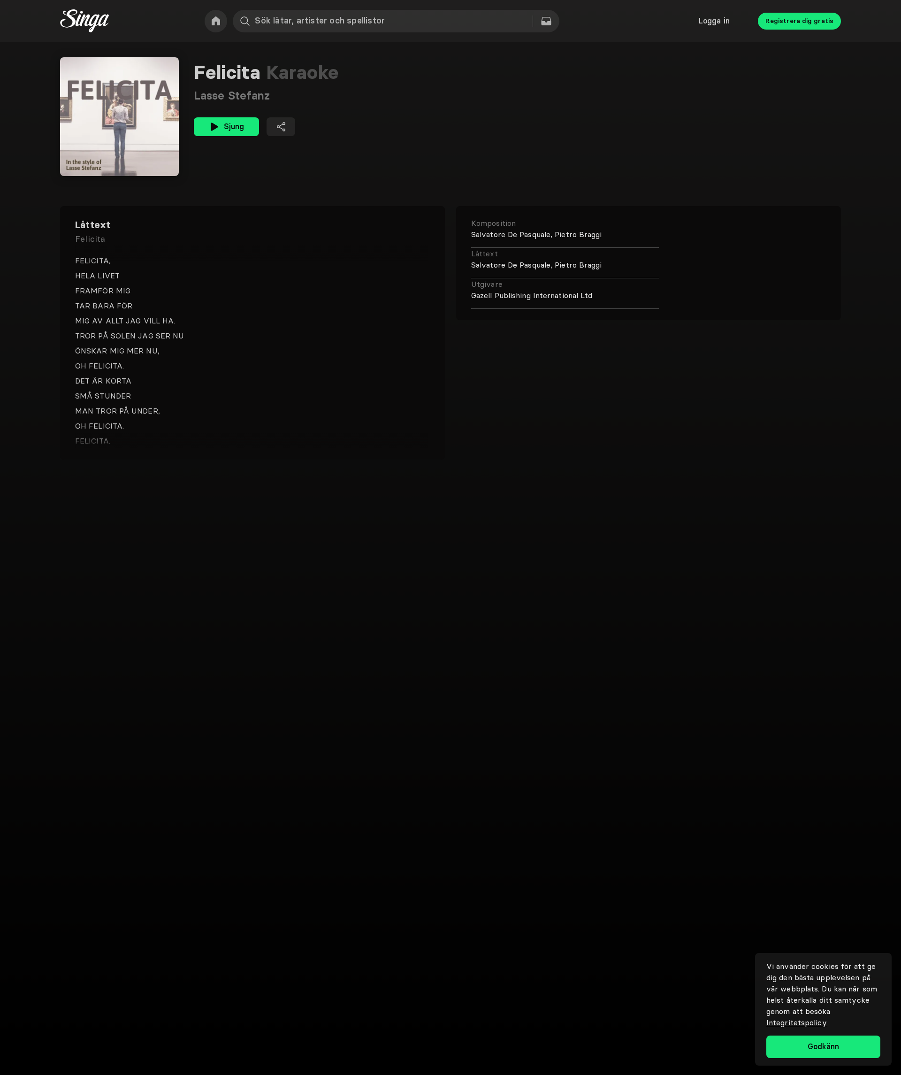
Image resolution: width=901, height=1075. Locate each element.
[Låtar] (546, 21)
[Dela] (281, 126)
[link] (216, 21)
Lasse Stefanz (232, 95)
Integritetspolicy (796, 1022)
